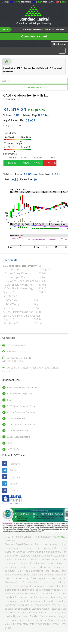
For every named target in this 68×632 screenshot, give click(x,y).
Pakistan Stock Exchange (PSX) (22, 387)
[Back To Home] (6, 61)
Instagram (15, 476)
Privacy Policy (58, 536)
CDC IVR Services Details (18, 436)
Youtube (14, 490)
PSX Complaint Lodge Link (19, 393)
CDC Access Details (16, 418)
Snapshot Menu (33, 87)
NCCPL (10, 442)
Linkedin (14, 483)
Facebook (15, 463)
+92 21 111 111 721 (17, 351)
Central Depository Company (21, 412)
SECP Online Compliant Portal (21, 406)
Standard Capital (34, 21)
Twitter (13, 470)
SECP (9, 399)
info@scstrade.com (17, 345)
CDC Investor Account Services (21, 424)
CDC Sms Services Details (19, 430)
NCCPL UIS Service (15, 449)
